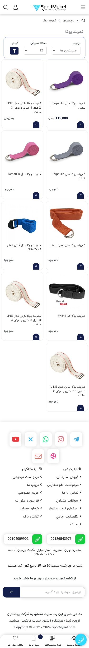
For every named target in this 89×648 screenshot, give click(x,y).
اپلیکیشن (70, 469)
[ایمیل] (38, 456)
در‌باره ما (33, 484)
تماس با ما (71, 492)
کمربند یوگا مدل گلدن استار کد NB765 (24, 247)
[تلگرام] (76, 439)
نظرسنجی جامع (68, 516)
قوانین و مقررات (27, 500)
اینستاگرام (30, 469)
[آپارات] (53, 456)
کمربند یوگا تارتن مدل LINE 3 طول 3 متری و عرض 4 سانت (23, 319)
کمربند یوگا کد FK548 (71, 316)
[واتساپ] (46, 439)
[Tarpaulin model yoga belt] (22, 151)
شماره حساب (30, 508)
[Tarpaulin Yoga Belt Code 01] (66, 151)
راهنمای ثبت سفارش (63, 508)
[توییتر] (31, 439)
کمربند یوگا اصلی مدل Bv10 (68, 245)
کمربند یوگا (49, 21)
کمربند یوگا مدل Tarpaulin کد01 (68, 176)
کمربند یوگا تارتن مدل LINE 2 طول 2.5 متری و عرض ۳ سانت (68, 390)
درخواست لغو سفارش (63, 484)
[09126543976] (81, 640)
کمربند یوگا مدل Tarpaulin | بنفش (68, 106)
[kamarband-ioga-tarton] (22, 293)
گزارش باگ (31, 516)
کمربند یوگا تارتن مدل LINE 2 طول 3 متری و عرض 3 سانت (23, 107)
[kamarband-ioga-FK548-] (66, 293)
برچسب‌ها (68, 21)
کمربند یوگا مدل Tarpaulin (24, 174)
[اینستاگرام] (61, 439)
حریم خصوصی (29, 492)
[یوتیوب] (15, 439)
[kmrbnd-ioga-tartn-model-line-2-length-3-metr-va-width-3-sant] (22, 80)
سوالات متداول (68, 500)
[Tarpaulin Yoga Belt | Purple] (66, 80)
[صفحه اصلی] (83, 21)
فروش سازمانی (68, 477)
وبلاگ (75, 524)
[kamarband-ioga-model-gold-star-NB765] (22, 222)
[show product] (80, 124)
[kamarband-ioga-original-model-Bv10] (66, 222)
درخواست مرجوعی (26, 477)
